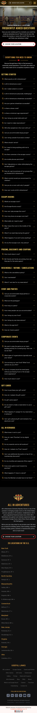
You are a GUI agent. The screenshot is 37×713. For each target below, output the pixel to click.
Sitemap (28, 702)
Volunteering (14, 686)
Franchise (31, 682)
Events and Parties (29, 669)
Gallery (9, 676)
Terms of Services (20, 702)
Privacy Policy (10, 702)
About (29, 679)
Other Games (9, 673)
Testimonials (28, 673)
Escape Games (17, 669)
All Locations (6, 669)
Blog (18, 679)
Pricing (15, 676)
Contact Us (24, 686)
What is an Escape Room (11, 682)
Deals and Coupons (25, 676)
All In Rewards (10, 679)
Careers (23, 682)
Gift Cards (19, 673)
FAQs (23, 679)
